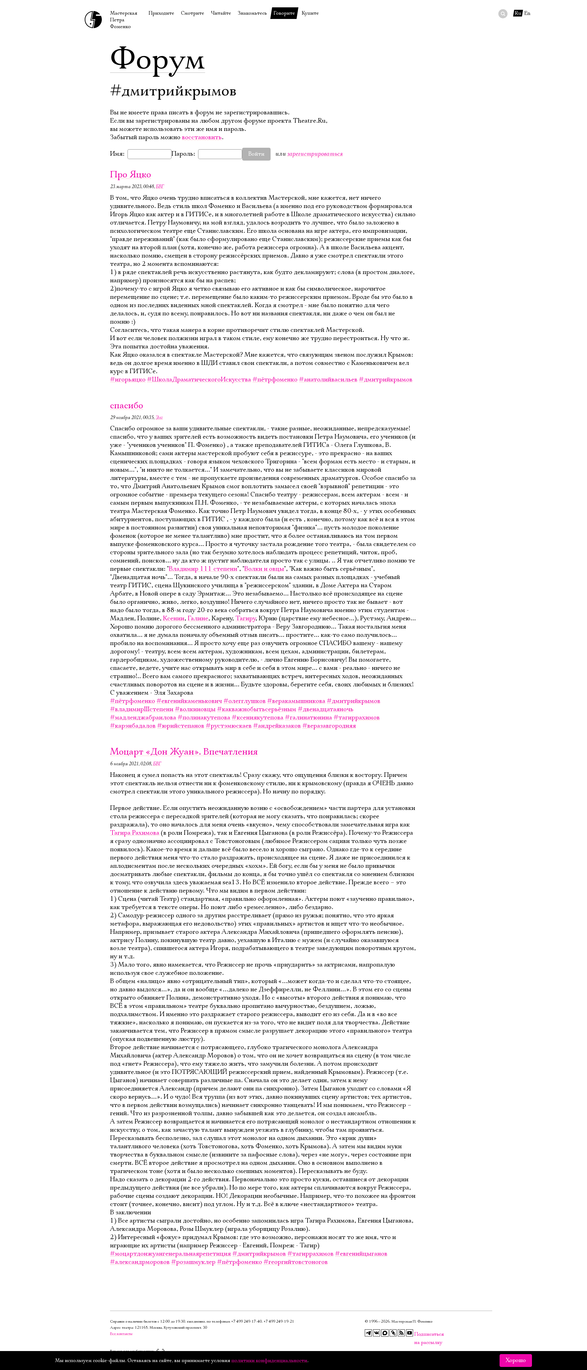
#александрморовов (140, 1262)
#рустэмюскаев (229, 726)
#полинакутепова (204, 718)
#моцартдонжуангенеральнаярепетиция (170, 1254)
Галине (198, 618)
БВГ (160, 187)
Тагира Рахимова (134, 833)
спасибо (126, 405)
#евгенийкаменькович (189, 701)
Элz (159, 417)
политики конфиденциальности (269, 1360)
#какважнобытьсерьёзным (256, 709)
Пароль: (183, 154)
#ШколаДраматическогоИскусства (199, 380)
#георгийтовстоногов (296, 1262)
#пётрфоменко (275, 380)
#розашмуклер (193, 1262)
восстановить (202, 137)
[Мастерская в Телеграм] (368, 1333)
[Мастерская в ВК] (376, 1333)
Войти (256, 154)
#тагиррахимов (357, 718)
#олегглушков (244, 701)
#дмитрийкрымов (385, 380)
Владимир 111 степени (203, 569)
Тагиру (245, 618)
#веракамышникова (296, 701)
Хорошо (516, 1360)
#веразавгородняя (329, 726)
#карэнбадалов (133, 726)
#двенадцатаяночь (325, 709)
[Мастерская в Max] (385, 1333)
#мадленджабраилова (143, 718)
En (527, 13)
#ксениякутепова (257, 718)
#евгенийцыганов (361, 1254)
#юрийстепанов (180, 726)
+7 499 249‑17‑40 (246, 1321)
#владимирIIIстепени (141, 709)
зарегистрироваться (315, 154)
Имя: (117, 154)
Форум (157, 60)
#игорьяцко (128, 380)
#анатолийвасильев (328, 380)
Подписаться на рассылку (418, 1334)
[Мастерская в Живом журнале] (393, 1333)
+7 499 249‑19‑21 (279, 1321)
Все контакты (121, 1333)
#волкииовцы (195, 709)
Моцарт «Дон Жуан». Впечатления (184, 752)
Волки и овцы (264, 569)
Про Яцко (130, 174)
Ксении (173, 618)
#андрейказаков (277, 726)
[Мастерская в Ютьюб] (409, 1333)
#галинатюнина (308, 718)
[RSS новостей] (401, 1333)
